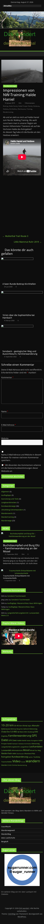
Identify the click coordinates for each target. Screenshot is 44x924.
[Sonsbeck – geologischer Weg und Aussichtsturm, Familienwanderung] (17, 326)
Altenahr (35, 725)
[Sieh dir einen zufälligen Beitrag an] (40, 53)
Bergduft (4, 841)
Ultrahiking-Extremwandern (12, 510)
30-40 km (18, 725)
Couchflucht (6, 826)
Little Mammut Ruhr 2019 (28, 241)
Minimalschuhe (17, 750)
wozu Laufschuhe (8, 838)
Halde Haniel (13, 106)
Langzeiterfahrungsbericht (10, 747)
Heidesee (36, 106)
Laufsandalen (35, 746)
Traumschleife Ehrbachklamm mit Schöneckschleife (16, 577)
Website (4, 438)
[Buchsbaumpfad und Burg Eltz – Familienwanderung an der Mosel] (22, 533)
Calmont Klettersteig (30, 729)
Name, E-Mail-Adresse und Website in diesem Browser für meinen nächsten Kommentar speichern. (21, 457)
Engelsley (4, 736)
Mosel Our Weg (35, 750)
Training (29, 109)
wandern (33, 761)
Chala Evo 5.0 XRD (9, 731)
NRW (14, 753)
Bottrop (5, 106)
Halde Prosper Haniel (25, 106)
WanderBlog (6, 834)
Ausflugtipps (6, 495)
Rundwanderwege (10, 86)
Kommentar (7, 377)
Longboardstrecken (8, 502)
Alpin (29, 726)
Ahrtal (24, 725)
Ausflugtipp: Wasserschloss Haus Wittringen (24, 603)
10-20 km (7, 725)
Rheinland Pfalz (29, 753)
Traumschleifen (6, 762)
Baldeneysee (5, 729)
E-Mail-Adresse (8, 425)
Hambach (15, 744)
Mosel (26, 750)
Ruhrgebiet (6, 756)
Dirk (20, 103)
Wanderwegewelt (8, 830)
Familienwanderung (19, 735)
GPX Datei (13, 740)
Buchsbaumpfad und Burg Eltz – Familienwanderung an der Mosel (21, 548)
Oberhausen (22, 109)
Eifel (36, 732)
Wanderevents (7, 513)
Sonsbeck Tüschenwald (16, 596)
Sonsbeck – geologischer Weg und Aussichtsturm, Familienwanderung (19, 352)
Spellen (30, 757)
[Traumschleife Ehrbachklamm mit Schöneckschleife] (21, 571)
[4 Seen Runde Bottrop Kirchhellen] (17, 259)
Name (4, 411)
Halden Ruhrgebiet (32, 740)
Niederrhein (6, 753)
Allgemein (5, 491)
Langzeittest (24, 747)
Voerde (23, 762)
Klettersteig (36, 744)
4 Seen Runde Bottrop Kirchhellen (19, 283)
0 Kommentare (30, 103)
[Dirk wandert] (3, 53)
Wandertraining (8, 112)
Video (16, 761)
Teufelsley (36, 757)
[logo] (18, 785)
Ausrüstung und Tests (10, 499)
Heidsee (5, 109)
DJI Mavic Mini (22, 732)
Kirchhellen (13, 109)
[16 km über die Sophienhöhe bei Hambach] (22, 292)
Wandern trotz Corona (9, 765)
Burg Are (20, 729)
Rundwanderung (20, 756)
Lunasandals (6, 750)
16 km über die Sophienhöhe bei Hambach (18, 316)
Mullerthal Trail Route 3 (15, 236)
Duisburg (31, 732)
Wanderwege (6, 520)
